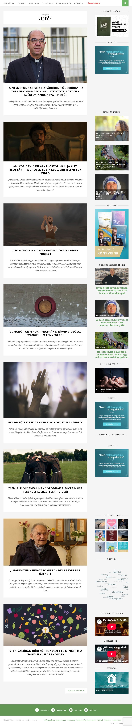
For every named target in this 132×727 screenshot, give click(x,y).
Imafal (22, 3)
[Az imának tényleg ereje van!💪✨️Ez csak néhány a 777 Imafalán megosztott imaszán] (123, 547)
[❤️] (111, 535)
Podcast (34, 3)
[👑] (111, 547)
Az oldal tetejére (119, 723)
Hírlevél (100, 720)
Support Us (116, 720)
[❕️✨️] (123, 535)
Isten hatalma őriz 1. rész (107, 389)
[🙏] (100, 535)
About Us (107, 720)
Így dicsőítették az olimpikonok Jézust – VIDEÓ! (45, 422)
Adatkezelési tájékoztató (86, 720)
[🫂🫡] (100, 547)
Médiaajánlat (49, 720)
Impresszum (61, 720)
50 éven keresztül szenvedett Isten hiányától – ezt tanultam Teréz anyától (111, 194)
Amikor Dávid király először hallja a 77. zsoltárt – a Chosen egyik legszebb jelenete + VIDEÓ (45, 170)
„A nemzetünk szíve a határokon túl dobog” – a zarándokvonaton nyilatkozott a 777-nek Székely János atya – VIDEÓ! (45, 91)
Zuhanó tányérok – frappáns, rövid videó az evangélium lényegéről (45, 333)
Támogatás (93, 3)
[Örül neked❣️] (100, 524)
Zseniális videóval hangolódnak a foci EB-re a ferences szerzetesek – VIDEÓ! (45, 490)
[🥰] (111, 524)
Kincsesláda (63, 3)
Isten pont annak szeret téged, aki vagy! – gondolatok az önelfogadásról (110, 135)
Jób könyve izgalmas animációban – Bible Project (45, 252)
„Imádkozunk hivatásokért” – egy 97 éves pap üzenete (45, 572)
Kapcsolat (71, 720)
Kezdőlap (9, 3)
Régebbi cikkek (75, 691)
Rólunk (78, 3)
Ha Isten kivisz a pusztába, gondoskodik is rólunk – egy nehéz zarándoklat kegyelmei (110, 164)
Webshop (48, 3)
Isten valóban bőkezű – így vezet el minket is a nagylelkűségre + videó (45, 652)
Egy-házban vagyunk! (104, 690)
